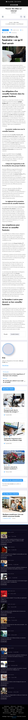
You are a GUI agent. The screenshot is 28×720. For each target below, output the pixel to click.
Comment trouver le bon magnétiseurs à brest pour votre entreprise (13, 374)
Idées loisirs (11, 557)
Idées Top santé (11, 629)
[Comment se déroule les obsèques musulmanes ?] (14, 457)
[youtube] (17, 5)
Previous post (6, 371)
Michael (13, 543)
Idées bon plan (11, 615)
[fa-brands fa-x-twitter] (12, 5)
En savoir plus (3, 569)
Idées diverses (6, 498)
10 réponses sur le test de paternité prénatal (16, 630)
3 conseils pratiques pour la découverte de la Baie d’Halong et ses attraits (16, 657)
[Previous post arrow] (24, 374)
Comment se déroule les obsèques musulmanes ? (10, 468)
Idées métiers (5, 30)
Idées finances (11, 686)
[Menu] (2, 16)
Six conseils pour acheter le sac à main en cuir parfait (13, 381)
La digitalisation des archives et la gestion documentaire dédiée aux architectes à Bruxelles (17, 688)
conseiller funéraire (15, 30)
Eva (22, 30)
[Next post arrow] (24, 381)
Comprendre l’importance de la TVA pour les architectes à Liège (13, 439)
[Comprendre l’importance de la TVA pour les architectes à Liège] (14, 428)
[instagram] (15, 5)
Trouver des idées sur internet (13, 9)
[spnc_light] (24, 16)
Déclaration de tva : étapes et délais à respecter (17, 573)
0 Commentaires (14, 32)
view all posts (5, 365)
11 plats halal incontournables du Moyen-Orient (17, 643)
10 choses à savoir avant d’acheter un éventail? (17, 617)
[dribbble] (14, 5)
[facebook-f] (11, 5)
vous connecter (10, 484)
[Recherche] (21, 17)
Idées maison (11, 699)
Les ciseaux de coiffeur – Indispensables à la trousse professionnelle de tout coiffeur (12, 540)
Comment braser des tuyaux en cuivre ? (15, 701)
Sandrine (7, 408)
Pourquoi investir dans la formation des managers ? (11, 411)
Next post (5, 378)
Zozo (6, 436)
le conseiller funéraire (14, 143)
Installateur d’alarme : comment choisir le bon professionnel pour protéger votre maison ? (16, 587)
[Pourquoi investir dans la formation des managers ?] (14, 400)
